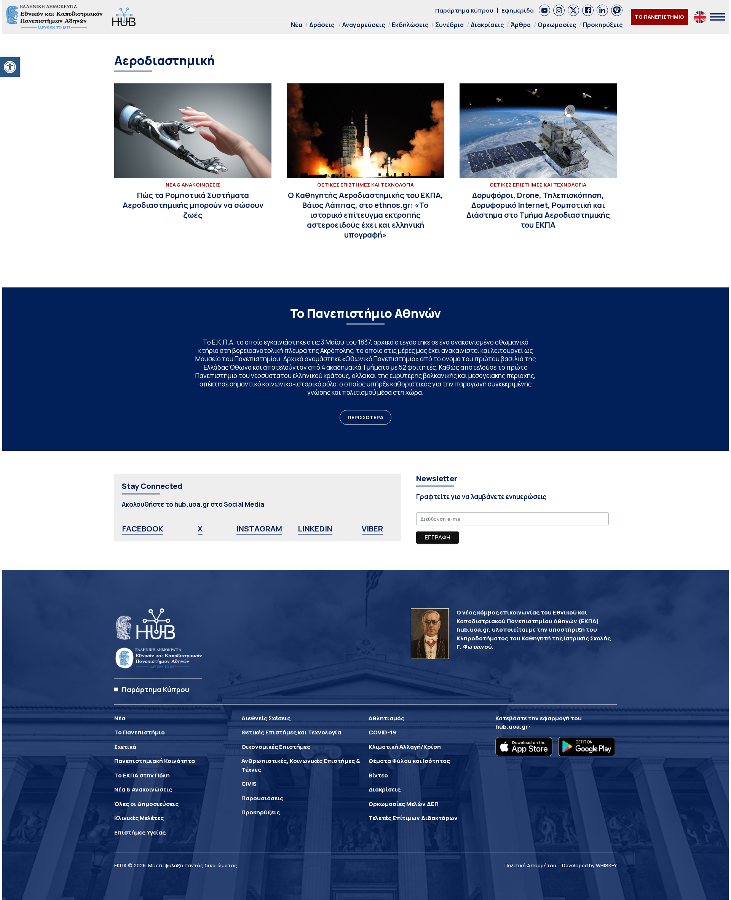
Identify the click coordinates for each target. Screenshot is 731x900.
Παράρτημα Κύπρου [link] (464, 10)
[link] (10, 67)
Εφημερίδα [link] (517, 10)
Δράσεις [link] (321, 25)
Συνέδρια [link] (449, 25)
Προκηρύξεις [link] (602, 25)
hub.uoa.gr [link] (511, 727)
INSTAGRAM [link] (259, 528)
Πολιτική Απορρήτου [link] (530, 865)
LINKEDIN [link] (315, 528)
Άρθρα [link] (521, 25)
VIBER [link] (372, 528)
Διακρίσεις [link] (487, 25)
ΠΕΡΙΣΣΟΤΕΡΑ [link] (365, 417)
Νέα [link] (296, 25)
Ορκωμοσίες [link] (557, 25)
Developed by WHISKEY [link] (589, 865)
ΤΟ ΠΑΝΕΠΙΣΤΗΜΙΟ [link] (659, 16)
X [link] (200, 528)
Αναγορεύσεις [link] (363, 25)
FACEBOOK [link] (142, 528)
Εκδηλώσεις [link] (410, 25)
